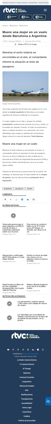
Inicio (5, 26)
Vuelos (30, 189)
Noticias (14, 26)
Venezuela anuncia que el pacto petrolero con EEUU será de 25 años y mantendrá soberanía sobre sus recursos (13, 228)
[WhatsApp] (16, 199)
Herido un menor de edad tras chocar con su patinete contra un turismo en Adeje (37, 258)
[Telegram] (22, 199)
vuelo (45, 109)
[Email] (33, 199)
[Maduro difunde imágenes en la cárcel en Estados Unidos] (38, 276)
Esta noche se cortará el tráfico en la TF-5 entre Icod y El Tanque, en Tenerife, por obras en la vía (36, 228)
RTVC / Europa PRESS (12, 41)
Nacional (23, 26)
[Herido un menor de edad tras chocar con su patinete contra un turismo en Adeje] (38, 246)
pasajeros (19, 189)
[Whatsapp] (43, 350)
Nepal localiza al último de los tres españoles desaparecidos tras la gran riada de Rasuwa (13, 287)
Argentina (8, 189)
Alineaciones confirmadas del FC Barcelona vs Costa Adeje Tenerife (13, 257)
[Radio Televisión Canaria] (14, 10)
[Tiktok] (23, 350)
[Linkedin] (27, 199)
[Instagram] (28, 350)
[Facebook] (10, 199)
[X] (4, 199)
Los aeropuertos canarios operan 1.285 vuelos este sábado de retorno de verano (32, 303)
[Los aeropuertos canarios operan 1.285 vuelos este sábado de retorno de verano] (9, 304)
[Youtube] (8, 350)
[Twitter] (18, 350)
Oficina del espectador (30, 354)
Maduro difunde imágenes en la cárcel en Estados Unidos (37, 286)
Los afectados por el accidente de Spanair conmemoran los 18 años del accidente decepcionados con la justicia (33, 317)
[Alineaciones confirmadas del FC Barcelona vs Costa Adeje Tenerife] (13, 246)
